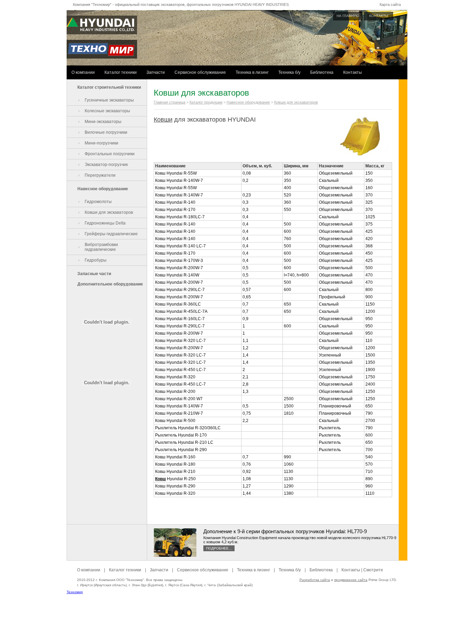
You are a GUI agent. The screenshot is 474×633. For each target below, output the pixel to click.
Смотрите (373, 570)
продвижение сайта (350, 580)
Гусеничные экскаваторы (109, 100)
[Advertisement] (237, 617)
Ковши (163, 119)
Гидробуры (96, 260)
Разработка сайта (314, 580)
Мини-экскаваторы (103, 121)
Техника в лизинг (252, 72)
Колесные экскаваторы (107, 110)
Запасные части (94, 273)
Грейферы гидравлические (111, 233)
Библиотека (321, 72)
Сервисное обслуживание (200, 72)
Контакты (352, 72)
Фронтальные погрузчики (110, 153)
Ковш (160, 478)
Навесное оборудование (102, 188)
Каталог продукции (205, 102)
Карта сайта (390, 4)
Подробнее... (219, 548)
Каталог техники (120, 72)
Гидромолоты (98, 201)
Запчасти (155, 72)
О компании (83, 72)
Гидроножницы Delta (105, 223)
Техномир (75, 592)
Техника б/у (289, 72)
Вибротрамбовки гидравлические (101, 247)
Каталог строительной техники (109, 87)
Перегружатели (100, 175)
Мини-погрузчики (101, 143)
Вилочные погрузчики (106, 132)
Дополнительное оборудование (110, 284)
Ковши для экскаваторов (109, 212)
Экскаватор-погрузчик (106, 164)
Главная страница (169, 102)
